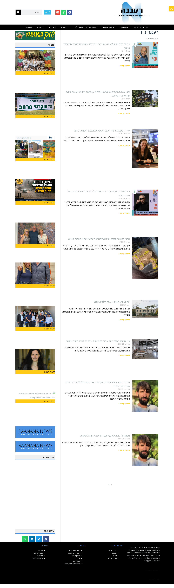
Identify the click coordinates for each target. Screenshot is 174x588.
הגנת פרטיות (38, 553)
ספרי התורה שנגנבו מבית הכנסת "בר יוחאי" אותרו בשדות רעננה (99, 239)
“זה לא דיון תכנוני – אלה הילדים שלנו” (111, 302)
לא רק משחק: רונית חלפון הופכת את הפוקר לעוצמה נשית (102, 130)
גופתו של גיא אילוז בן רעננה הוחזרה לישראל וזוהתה (105, 435)
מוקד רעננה (113, 550)
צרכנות (77, 558)
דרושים (29, 27)
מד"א (115, 556)
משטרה (114, 553)
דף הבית (155, 38)
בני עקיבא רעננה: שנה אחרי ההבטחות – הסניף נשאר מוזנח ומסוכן (98, 341)
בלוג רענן (76, 561)
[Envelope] (57, 12)
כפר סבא (52, 27)
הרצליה (40, 27)
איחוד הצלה (112, 558)
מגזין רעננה (124, 27)
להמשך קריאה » (124, 66)
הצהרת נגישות (37, 558)
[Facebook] (69, 12)
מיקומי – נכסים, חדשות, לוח (86, 27)
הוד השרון (65, 27)
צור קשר (40, 556)
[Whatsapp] (63, 12)
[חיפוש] (18, 12)
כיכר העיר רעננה (141, 27)
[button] (46, 539)
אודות (40, 550)
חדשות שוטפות (108, 27)
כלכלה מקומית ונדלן (72, 564)
